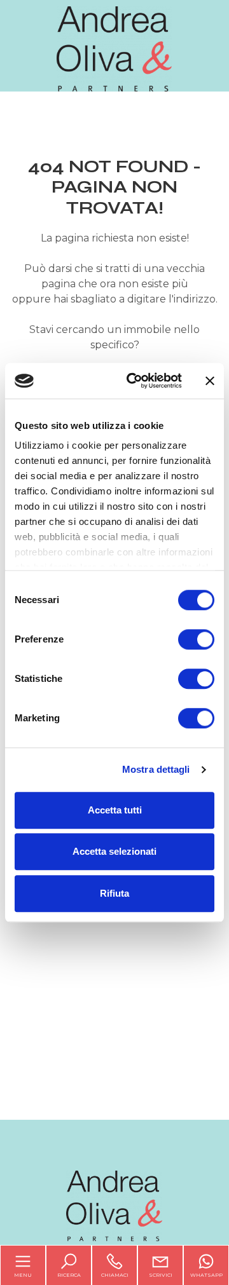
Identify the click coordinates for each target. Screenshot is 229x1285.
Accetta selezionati (114, 851)
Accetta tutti (115, 810)
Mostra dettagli (156, 769)
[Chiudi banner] (209, 380)
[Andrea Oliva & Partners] (114, 48)
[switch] (196, 639)
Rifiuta (114, 893)
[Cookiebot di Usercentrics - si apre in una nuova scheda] (134, 380)
